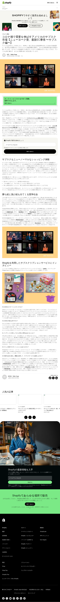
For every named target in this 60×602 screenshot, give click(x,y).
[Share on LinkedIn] (56, 378)
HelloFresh (10, 212)
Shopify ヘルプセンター (27, 535)
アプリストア (8, 362)
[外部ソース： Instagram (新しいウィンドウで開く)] (14, 598)
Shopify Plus (5, 574)
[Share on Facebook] (50, 378)
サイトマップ (31, 593)
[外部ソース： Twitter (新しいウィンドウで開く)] (7, 598)
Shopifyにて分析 (29, 367)
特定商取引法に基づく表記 (36, 589)
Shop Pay (5, 570)
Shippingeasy (7, 363)
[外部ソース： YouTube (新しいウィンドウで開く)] (10, 598)
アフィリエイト (6, 548)
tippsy (29, 213)
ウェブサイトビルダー (27, 570)
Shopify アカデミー (26, 544)
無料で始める (50, 2)
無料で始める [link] (30, 151)
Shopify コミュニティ (27, 548)
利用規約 (48, 589)
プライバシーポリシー (20, 593)
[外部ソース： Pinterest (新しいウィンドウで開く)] (24, 598)
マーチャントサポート (27, 531)
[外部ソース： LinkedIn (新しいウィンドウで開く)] (21, 598)
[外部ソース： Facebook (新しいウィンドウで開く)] (3, 598)
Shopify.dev (43, 531)
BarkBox (21, 212)
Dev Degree (43, 539)
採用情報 (4, 535)
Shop (3, 566)
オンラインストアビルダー (28, 566)
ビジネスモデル (50, 199)
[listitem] (30, 403)
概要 (3, 531)
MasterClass (19, 219)
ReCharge (7, 368)
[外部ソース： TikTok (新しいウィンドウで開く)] (17, 598)
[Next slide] (34, 417)
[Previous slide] (26, 417)
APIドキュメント (44, 535)
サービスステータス (7, 556)
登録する (30, 482)
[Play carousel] (30, 417)
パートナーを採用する (27, 539)
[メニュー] (57, 2)
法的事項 (4, 552)
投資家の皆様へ (6, 539)
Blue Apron (33, 212)
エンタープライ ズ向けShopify (10, 578)
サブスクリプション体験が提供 (35, 118)
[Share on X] (53, 378)
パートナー (5, 544)
